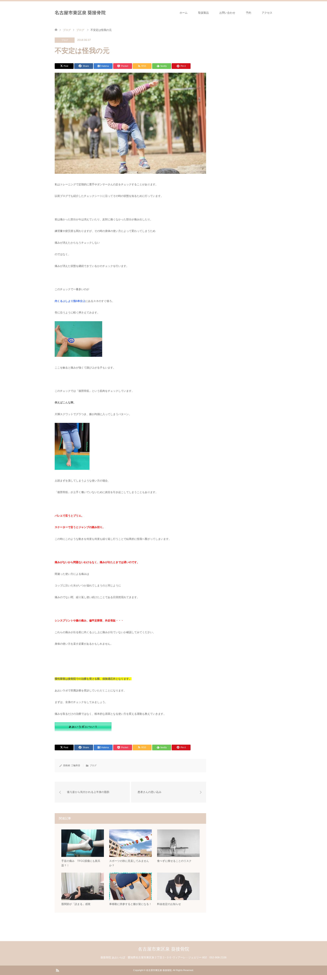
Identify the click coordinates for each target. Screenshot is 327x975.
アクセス (267, 12)
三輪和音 (75, 765)
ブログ (64, 40)
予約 (248, 12)
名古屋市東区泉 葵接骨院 (80, 12)
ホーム (184, 12)
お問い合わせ (227, 12)
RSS (57, 970)
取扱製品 (203, 12)
